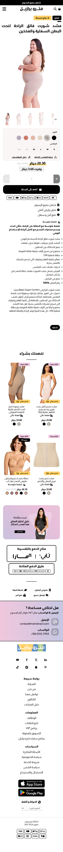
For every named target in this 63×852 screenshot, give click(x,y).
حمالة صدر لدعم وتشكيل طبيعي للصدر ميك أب (16, 479)
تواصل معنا (31, 694)
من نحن (31, 689)
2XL (26, 149)
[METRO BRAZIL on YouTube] (17, 660)
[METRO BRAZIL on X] (36, 660)
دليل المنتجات (31, 704)
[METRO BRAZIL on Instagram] (26, 668)
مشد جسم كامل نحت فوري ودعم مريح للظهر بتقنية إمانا (46, 409)
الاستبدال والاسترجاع (31, 772)
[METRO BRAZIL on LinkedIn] (45, 660)
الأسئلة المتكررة (31, 751)
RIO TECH (29, 824)
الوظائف (31, 718)
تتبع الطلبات (31, 723)
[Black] (54, 138)
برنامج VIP (31, 728)
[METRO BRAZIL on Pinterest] (45, 668)
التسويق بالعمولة (31, 733)
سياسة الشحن (31, 767)
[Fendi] (47, 138)
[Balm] (33, 138)
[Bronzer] (26, 138)
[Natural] (40, 138)
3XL (19, 149)
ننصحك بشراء (31, 353)
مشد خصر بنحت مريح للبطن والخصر (46, 479)
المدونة (32, 684)
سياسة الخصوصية (31, 757)
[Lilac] (19, 138)
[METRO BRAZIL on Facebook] (26, 660)
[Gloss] (12, 493)
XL (34, 149)
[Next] (55, 119)
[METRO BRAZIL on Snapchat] (36, 668)
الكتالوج (31, 699)
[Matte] (7, 493)
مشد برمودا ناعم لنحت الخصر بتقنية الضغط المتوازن (16, 409)
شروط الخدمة (31, 762)
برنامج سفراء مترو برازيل (31, 738)
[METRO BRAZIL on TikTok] (17, 668)
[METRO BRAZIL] (31, 9)
